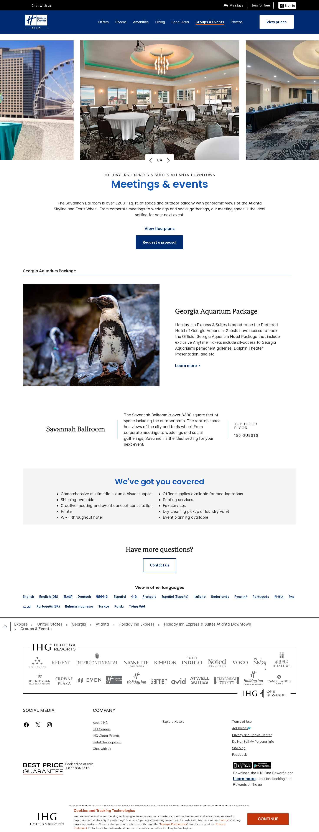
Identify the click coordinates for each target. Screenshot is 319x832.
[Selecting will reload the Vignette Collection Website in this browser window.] (136, 661)
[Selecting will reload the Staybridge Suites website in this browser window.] (226, 680)
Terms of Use (242, 721)
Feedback (239, 754)
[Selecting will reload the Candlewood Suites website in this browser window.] (279, 680)
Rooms (121, 22)
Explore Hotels (173, 721)
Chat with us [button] (41, 5)
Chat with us (102, 749)
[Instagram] (49, 725)
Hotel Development (107, 742)
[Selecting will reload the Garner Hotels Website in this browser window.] (159, 680)
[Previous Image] (151, 160)
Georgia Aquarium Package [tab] (49, 271)
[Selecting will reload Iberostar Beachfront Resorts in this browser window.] (39, 680)
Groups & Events (210, 22)
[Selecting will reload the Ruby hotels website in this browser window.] (259, 661)
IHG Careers (102, 729)
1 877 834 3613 (77, 768)
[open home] (6, 626)
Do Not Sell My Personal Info (253, 741)
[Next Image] (168, 160)
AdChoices (240, 728)
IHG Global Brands (106, 735)
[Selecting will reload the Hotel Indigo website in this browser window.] (192, 661)
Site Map (238, 748)
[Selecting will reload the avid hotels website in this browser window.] (178, 680)
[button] (287, 5)
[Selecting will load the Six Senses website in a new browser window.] (37, 661)
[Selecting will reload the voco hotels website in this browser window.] (240, 661)
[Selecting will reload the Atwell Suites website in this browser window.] (199, 680)
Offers (103, 22)
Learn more (186, 366)
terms (224, 820)
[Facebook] (27, 725)
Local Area (180, 22)
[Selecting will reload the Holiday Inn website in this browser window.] (136, 680)
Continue (268, 819)
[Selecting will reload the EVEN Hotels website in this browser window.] (89, 680)
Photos (237, 22)
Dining (160, 22)
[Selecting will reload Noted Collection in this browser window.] (217, 661)
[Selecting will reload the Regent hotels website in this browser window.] (61, 661)
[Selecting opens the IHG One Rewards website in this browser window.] (264, 693)
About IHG (100, 722)
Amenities (141, 22)
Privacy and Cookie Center (252, 735)
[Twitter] (38, 725)
